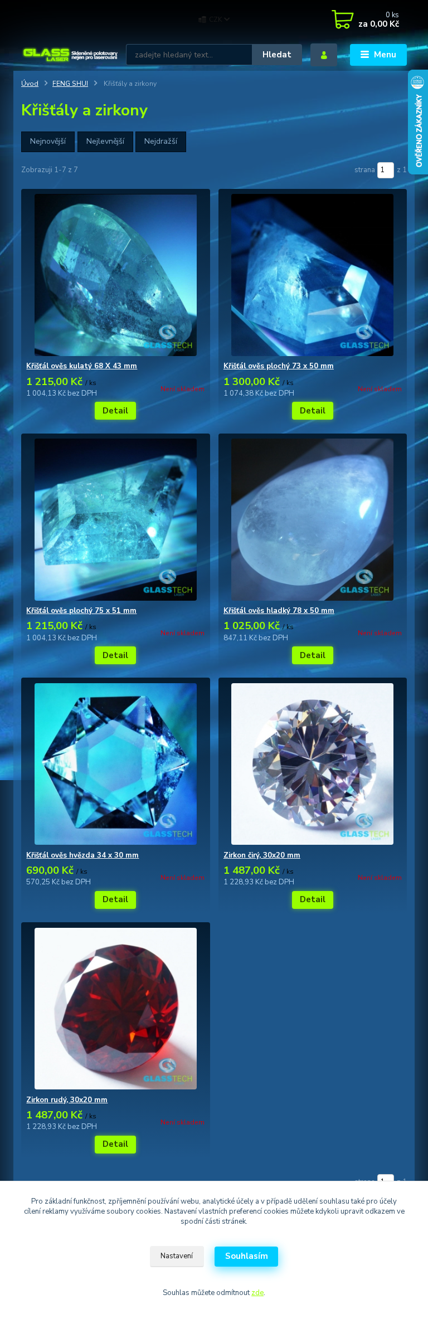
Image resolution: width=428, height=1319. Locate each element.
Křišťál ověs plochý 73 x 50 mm (278, 366)
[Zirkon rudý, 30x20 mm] (115, 1009)
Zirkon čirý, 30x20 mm (261, 855)
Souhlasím (246, 1256)
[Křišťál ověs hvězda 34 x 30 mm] (115, 764)
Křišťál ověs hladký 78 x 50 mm (278, 611)
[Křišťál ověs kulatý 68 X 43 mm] (115, 275)
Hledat (276, 54)
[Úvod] (69, 55)
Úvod (29, 83)
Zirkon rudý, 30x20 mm (67, 1100)
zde (257, 1293)
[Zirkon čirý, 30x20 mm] (312, 764)
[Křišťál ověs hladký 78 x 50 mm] (312, 520)
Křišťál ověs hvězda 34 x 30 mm (82, 855)
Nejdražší (160, 141)
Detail (115, 410)
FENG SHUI (70, 83)
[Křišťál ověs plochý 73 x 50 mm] (312, 275)
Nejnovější (48, 141)
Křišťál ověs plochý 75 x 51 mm (81, 611)
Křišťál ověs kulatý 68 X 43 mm (81, 366)
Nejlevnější (105, 141)
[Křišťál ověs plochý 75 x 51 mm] (115, 520)
